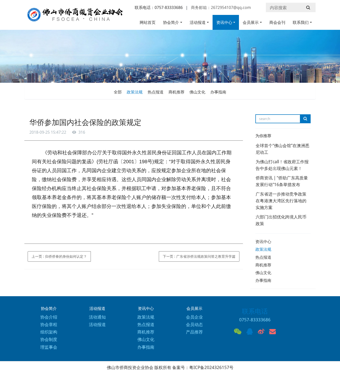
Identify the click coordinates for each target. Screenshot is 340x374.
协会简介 (171, 22)
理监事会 (48, 347)
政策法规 (135, 92)
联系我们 (301, 22)
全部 (118, 92)
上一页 (59, 256)
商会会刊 (277, 22)
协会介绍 (48, 317)
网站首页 (148, 22)
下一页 (199, 256)
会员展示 (251, 22)
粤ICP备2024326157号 (211, 367)
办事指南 (218, 92)
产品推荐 (194, 332)
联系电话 (255, 311)
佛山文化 (197, 92)
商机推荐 (176, 92)
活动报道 (198, 22)
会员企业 (194, 317)
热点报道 (156, 92)
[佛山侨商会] (74, 17)
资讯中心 (224, 22)
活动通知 (97, 317)
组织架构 (48, 332)
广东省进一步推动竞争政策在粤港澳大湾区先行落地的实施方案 (281, 200)
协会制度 (48, 339)
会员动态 (194, 324)
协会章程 (48, 324)
